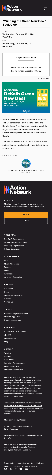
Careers (7, 299)
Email (6, 261)
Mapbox (22, 420)
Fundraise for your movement (16, 313)
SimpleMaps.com (11, 429)
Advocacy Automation (13, 277)
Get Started (8, 289)
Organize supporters (12, 320)
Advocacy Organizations (14, 246)
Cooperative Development (15, 332)
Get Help (7, 356)
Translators (16, 466)
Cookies (7, 466)
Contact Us (8, 302)
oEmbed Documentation (13, 370)
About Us (7, 335)
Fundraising (8, 274)
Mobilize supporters (12, 317)
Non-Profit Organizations (14, 239)
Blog (6, 341)
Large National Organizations (15, 242)
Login (26, 220)
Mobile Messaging (11, 264)
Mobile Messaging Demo (14, 295)
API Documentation (11, 366)
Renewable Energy (37, 463)
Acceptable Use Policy (30, 466)
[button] (46, 9)
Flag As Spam (44, 78)
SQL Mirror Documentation (14, 363)
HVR (8, 438)
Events (7, 270)
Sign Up (26, 214)
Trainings (7, 353)
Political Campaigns (12, 249)
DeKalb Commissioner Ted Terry (26, 170)
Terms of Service (22, 463)
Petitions (7, 267)
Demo (6, 292)
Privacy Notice (9, 463)
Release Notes (10, 338)
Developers (9, 360)
